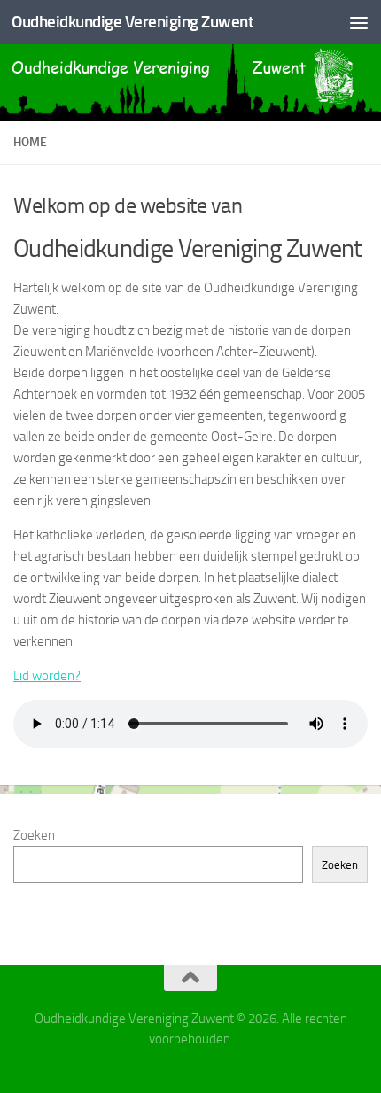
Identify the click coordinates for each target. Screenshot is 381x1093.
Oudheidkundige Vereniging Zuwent (132, 22)
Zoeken (34, 835)
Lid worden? (47, 676)
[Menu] (359, 22)
